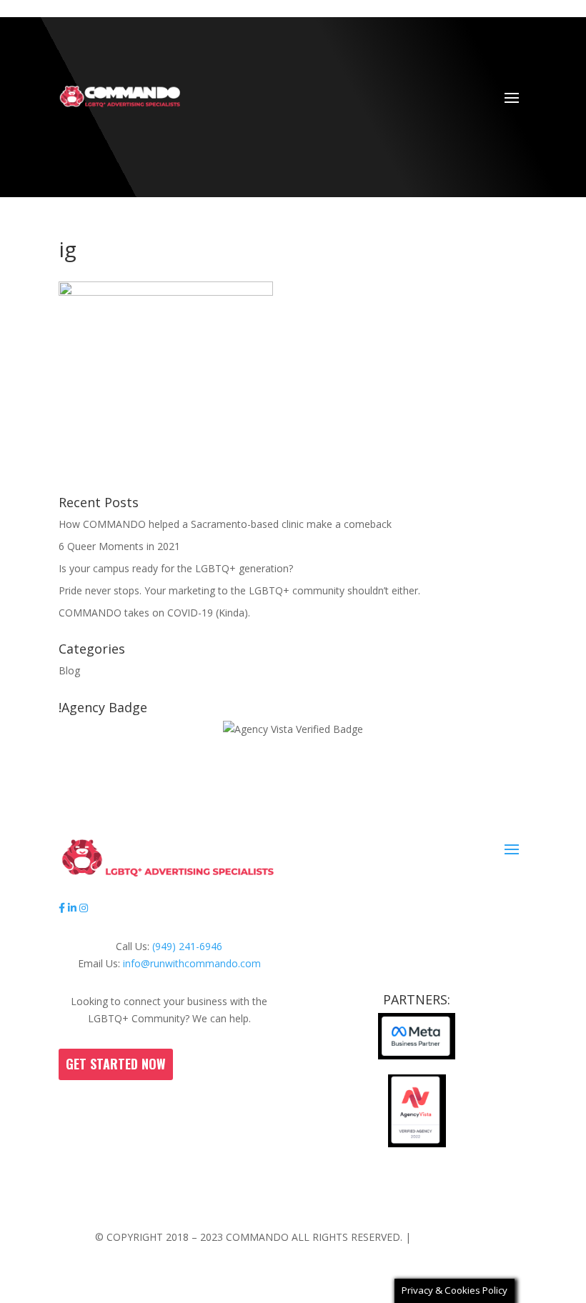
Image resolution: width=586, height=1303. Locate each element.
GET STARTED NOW (116, 1063)
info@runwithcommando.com (192, 963)
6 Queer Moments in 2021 (119, 546)
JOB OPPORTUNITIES (329, 1198)
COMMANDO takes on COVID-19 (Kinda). (154, 612)
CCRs (219, 1198)
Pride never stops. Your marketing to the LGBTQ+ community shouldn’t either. (239, 590)
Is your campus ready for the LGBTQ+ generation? (176, 568)
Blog (69, 670)
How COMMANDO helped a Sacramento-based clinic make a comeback (225, 524)
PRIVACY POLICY (453, 1237)
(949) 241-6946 (187, 946)
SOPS (255, 1198)
